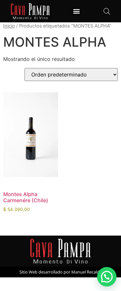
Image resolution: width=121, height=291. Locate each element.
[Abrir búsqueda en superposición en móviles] (107, 11)
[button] (76, 11)
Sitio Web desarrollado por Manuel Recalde (60, 272)
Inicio (9, 26)
